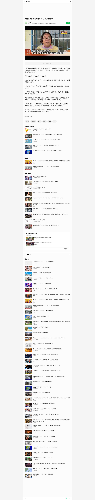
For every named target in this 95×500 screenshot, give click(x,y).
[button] (25, 498)
